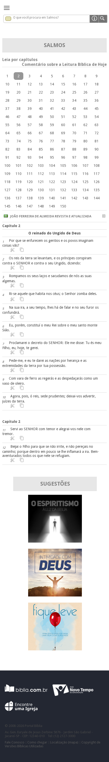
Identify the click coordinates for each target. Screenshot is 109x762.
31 (41, 100)
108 (97, 165)
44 (85, 109)
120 (30, 182)
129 (30, 190)
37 (7, 109)
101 (18, 165)
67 (41, 133)
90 (97, 149)
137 (18, 198)
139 (41, 198)
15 (63, 84)
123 (63, 182)
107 (85, 165)
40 (41, 109)
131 (52, 190)
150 (63, 206)
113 (52, 174)
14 (52, 84)
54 (97, 117)
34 (74, 100)
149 (52, 206)
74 (18, 141)
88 (74, 149)
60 (63, 125)
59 (52, 125)
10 (7, 84)
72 (97, 133)
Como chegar (37, 742)
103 (41, 165)
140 (52, 198)
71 (85, 133)
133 (74, 190)
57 (30, 125)
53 (85, 117)
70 (74, 133)
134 (85, 190)
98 (85, 157)
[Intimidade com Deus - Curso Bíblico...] (55, 595)
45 (97, 109)
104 (52, 165)
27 (97, 92)
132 (63, 190)
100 (7, 165)
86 (52, 149)
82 (7, 149)
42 (63, 109)
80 (85, 141)
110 (18, 174)
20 (18, 92)
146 (18, 206)
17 (85, 84)
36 (97, 100)
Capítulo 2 (11, 226)
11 (18, 84)
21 (30, 92)
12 (30, 84)
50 (52, 117)
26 (85, 92)
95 (52, 157)
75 (30, 141)
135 (97, 190)
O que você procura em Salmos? (36, 17)
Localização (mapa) (64, 742)
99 (97, 157)
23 (52, 92)
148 (41, 206)
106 (74, 165)
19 (7, 92)
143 (85, 198)
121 (41, 182)
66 (30, 133)
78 (63, 141)
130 (41, 190)
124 (74, 182)
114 (63, 174)
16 (74, 84)
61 (74, 125)
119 (18, 182)
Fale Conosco (14, 742)
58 (41, 125)
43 (74, 109)
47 (18, 117)
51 (63, 117)
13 (41, 84)
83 (18, 149)
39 (30, 109)
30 (30, 100)
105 (63, 165)
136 (7, 198)
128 (18, 190)
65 (18, 133)
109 (7, 174)
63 (97, 125)
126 (97, 182)
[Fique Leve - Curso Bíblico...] (55, 649)
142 (74, 198)
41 (52, 109)
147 (30, 206)
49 (41, 117)
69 (63, 133)
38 (18, 109)
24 (63, 92)
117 (97, 174)
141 (63, 198)
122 (52, 182)
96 (63, 157)
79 (74, 141)
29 (18, 100)
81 (97, 141)
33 (63, 100)
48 (30, 117)
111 (30, 174)
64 (7, 133)
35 (85, 100)
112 (41, 174)
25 (74, 92)
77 (52, 141)
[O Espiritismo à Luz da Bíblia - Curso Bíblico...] (55, 541)
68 (52, 133)
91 (7, 157)
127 (7, 190)
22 (41, 92)
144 (97, 198)
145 (7, 206)
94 (41, 157)
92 (18, 157)
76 (41, 141)
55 (7, 125)
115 (74, 174)
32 (52, 100)
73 (7, 141)
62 (85, 125)
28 (7, 100)
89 (85, 149)
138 (30, 198)
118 (7, 182)
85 (41, 149)
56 (18, 125)
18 (97, 84)
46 (7, 117)
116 (85, 174)
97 (74, 157)
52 (74, 117)
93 (30, 157)
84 (30, 149)
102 (30, 165)
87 (63, 149)
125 (85, 182)
